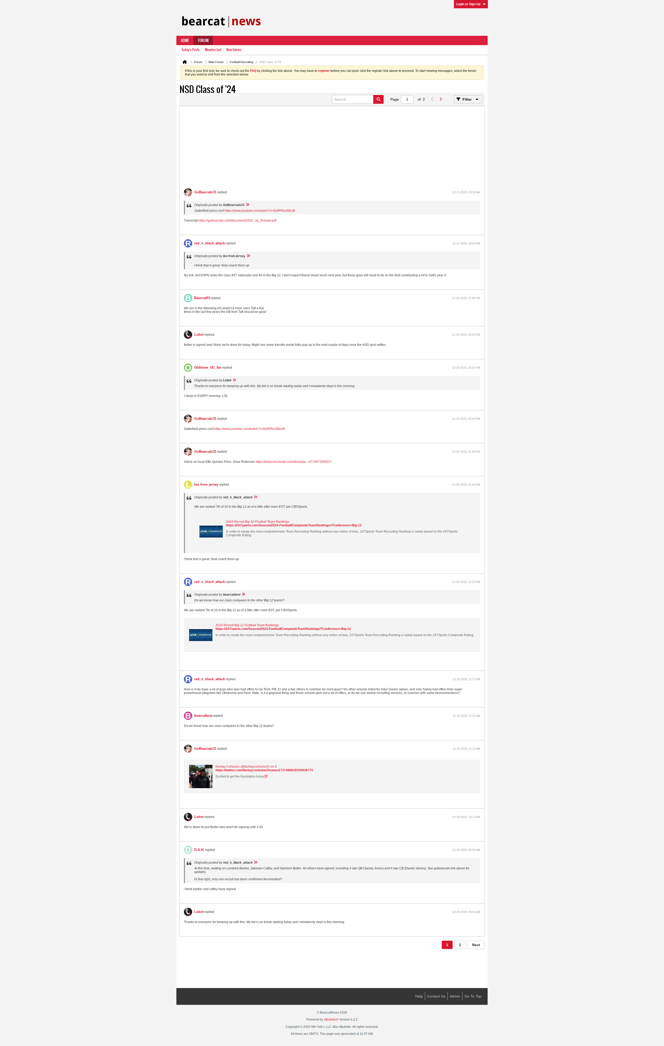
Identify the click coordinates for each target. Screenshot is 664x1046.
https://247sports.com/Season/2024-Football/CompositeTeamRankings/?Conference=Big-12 (294, 525)
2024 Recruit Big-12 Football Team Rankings (257, 522)
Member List (213, 49)
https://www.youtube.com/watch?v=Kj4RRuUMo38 (260, 210)
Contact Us (436, 996)
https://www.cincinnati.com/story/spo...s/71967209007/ (293, 462)
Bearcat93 (202, 298)
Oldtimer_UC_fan (208, 367)
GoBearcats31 (205, 192)
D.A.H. (199, 850)
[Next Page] (440, 99)
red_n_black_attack (209, 243)
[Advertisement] (332, 149)
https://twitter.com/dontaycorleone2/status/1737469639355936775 (264, 770)
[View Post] (247, 205)
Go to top (473, 996)
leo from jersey (206, 484)
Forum (203, 40)
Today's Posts (191, 49)
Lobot (199, 334)
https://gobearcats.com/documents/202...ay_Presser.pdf (237, 220)
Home (185, 40)
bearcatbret (203, 716)
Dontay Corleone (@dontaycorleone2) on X (246, 766)
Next (476, 945)
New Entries (233, 49)
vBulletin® (331, 1019)
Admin (455, 996)
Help (419, 996)
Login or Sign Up (468, 4)
